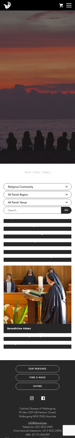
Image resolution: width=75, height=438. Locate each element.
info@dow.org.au (37, 422)
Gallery (46, 172)
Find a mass (37, 377)
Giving (37, 386)
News (28, 172)
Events (37, 172)
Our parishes (37, 368)
